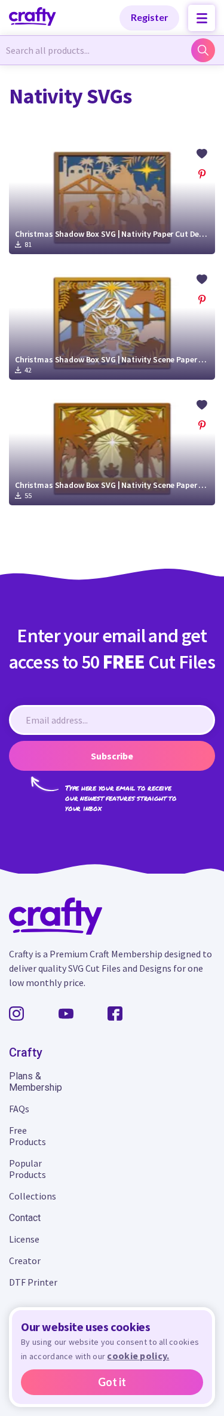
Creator (25, 1261)
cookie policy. (138, 1356)
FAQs (19, 1109)
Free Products (27, 1136)
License (24, 1239)
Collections (32, 1196)
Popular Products (27, 1168)
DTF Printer (33, 1282)
